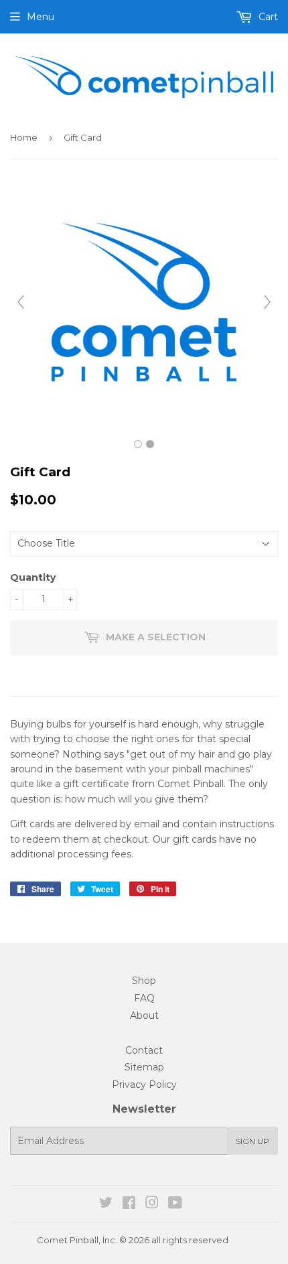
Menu (40, 17)
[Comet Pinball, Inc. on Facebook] (129, 1204)
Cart (267, 17)
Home (24, 137)
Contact (144, 1050)
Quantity (33, 577)
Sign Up (252, 1141)
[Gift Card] (138, 444)
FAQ (144, 998)
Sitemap (144, 1067)
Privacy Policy (144, 1084)
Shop (144, 981)
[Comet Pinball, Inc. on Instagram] (152, 1204)
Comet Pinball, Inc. (77, 1240)
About (144, 1015)
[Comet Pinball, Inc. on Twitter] (106, 1204)
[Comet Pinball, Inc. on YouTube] (175, 1204)
